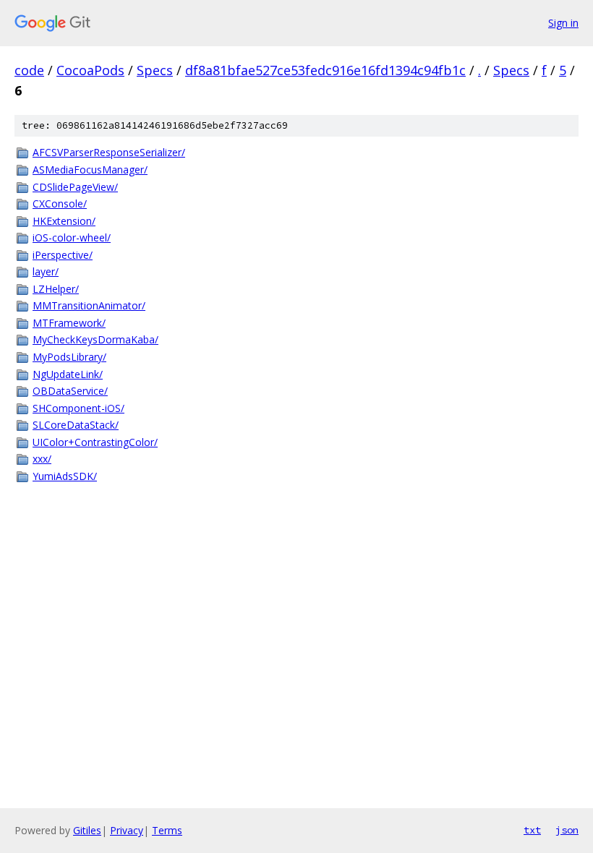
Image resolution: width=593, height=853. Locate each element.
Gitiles (87, 830)
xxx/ (42, 459)
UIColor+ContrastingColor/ (95, 442)
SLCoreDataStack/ (76, 425)
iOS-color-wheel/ (72, 237)
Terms (167, 830)
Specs (155, 70)
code (29, 70)
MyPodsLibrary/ (69, 357)
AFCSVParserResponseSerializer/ (109, 152)
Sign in (563, 23)
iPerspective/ (63, 255)
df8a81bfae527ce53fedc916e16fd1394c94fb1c (325, 70)
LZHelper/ (56, 289)
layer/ (46, 271)
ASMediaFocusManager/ (90, 169)
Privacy (126, 830)
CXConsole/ (60, 203)
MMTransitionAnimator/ (89, 305)
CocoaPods (90, 70)
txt (532, 829)
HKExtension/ (64, 221)
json (567, 829)
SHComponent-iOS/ (78, 408)
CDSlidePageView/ (75, 187)
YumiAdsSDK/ (65, 476)
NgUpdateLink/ (68, 374)
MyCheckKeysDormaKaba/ (95, 339)
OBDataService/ (70, 391)
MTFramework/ (69, 323)
